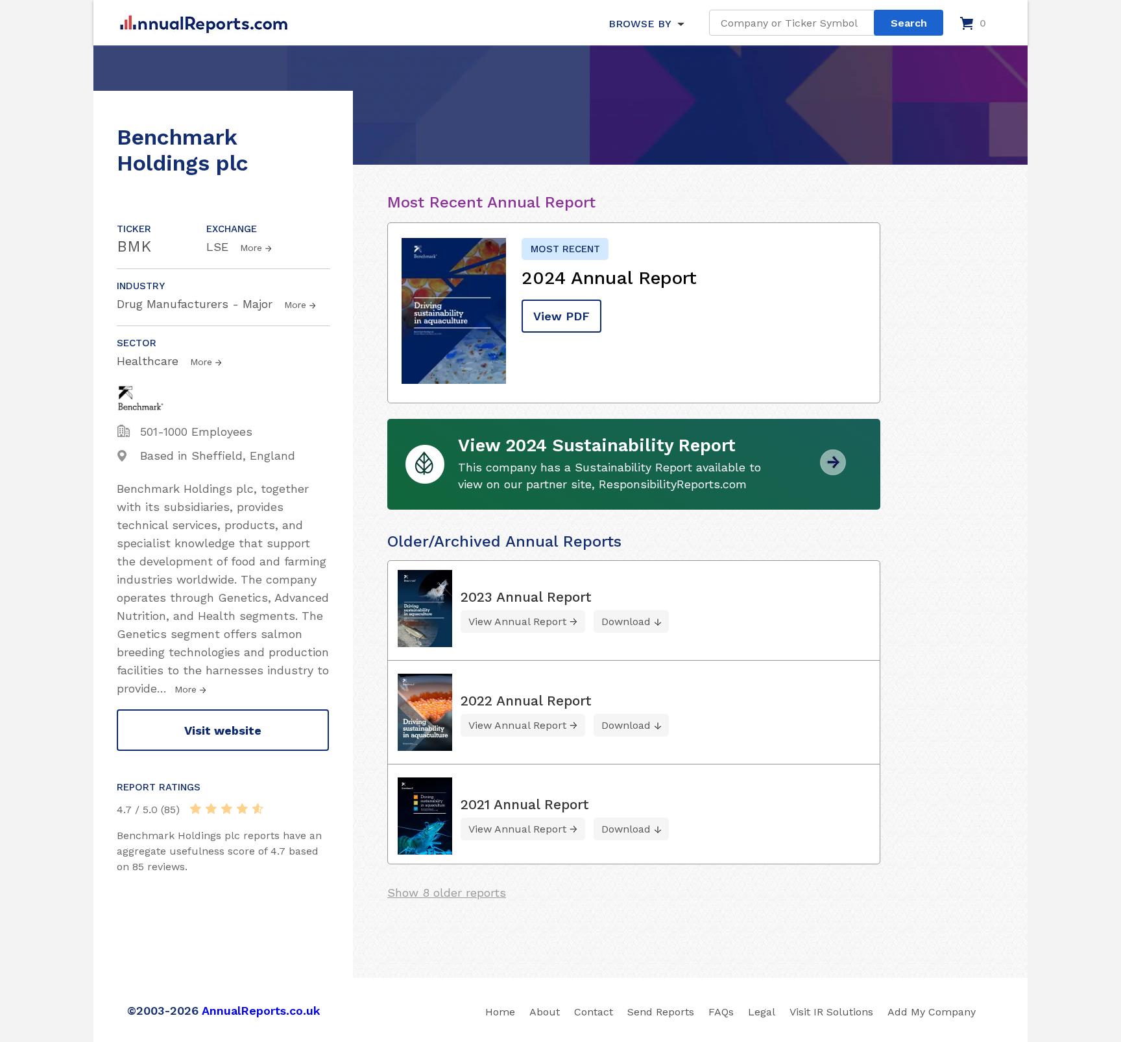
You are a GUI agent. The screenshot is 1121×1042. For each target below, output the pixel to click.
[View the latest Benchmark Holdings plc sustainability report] (833, 470)
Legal (761, 1012)
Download (626, 621)
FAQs (721, 1012)
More (251, 248)
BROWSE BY (640, 24)
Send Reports (660, 1012)
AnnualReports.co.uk (261, 1010)
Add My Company (931, 1012)
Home (500, 1012)
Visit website (222, 730)
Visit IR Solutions (831, 1012)
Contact (593, 1012)
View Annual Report (517, 621)
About (544, 1012)
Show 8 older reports (446, 892)
